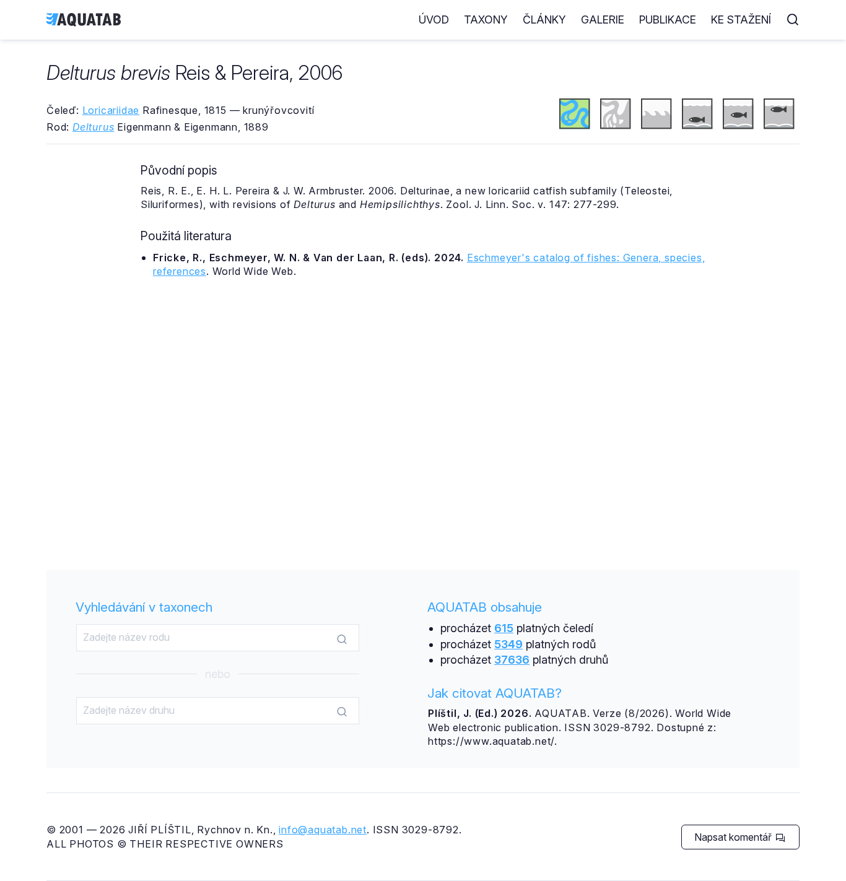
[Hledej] (341, 638)
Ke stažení (741, 19)
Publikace (667, 19)
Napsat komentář (734, 837)
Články (544, 19)
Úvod (434, 19)
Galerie (602, 19)
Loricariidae (111, 110)
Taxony (486, 19)
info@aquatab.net (323, 829)
